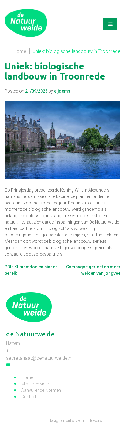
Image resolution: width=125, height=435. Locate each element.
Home (19, 51)
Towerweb (98, 420)
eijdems (62, 91)
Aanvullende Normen (41, 390)
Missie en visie (35, 383)
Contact (28, 396)
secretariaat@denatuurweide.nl (39, 358)
